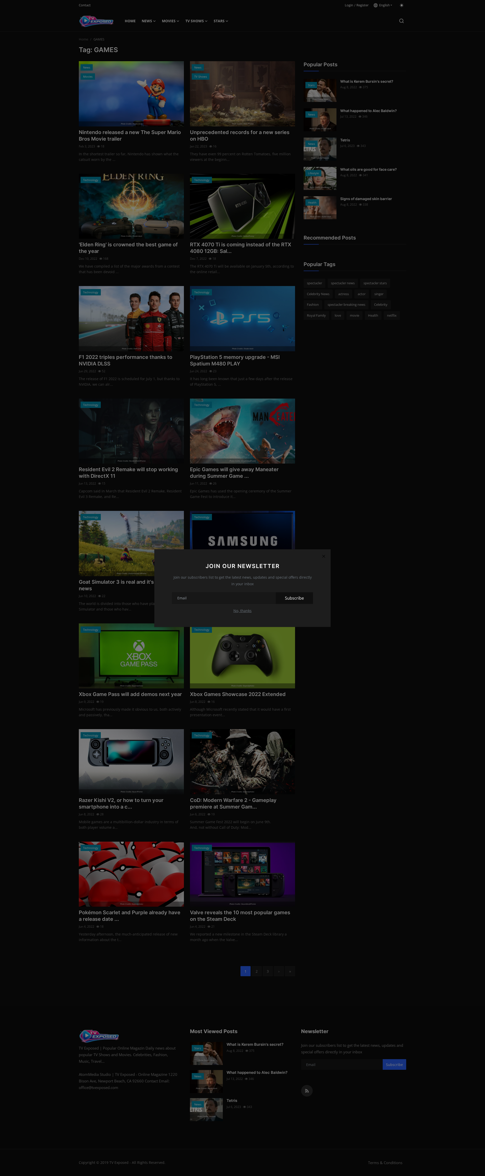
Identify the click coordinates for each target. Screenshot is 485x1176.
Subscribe (294, 598)
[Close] (323, 556)
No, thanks (242, 610)
